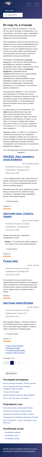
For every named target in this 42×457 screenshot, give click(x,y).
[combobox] (13, 15)
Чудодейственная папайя (15, 350)
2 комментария (11, 249)
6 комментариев (12, 201)
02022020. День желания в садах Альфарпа (18, 158)
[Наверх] (38, 453)
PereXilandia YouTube (12, 439)
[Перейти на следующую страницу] (22, 363)
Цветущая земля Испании (18, 303)
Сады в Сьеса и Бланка (14, 346)
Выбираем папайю (13, 348)
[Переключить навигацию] (29, 4)
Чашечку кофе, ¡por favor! (15, 353)
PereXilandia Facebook (12, 432)
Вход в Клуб (9, 10)
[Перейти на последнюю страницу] (26, 363)
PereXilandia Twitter (11, 435)
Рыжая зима (10, 261)
